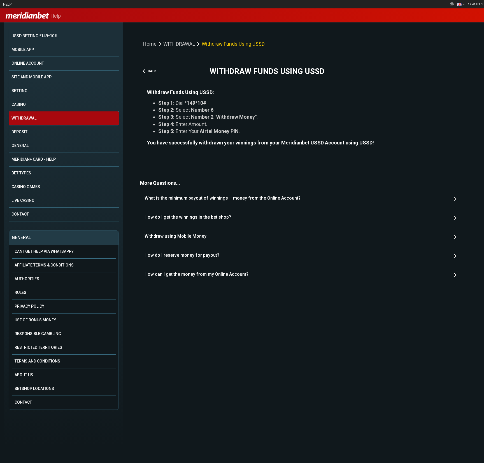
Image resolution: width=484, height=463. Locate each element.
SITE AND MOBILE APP (31, 77)
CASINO (18, 104)
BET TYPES (21, 173)
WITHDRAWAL (23, 118)
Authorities (27, 279)
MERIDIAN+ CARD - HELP (33, 159)
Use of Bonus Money (35, 320)
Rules (20, 292)
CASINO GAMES (25, 186)
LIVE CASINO (22, 200)
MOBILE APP (22, 49)
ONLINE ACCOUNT (27, 63)
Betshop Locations (34, 388)
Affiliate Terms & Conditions (44, 265)
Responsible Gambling (38, 333)
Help (7, 4)
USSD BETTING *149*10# (34, 36)
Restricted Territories (38, 347)
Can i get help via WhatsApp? (44, 251)
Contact (23, 402)
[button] (461, 4)
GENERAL (20, 145)
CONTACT (20, 214)
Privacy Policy (29, 306)
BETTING (19, 90)
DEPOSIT (19, 132)
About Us (24, 375)
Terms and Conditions (37, 361)
